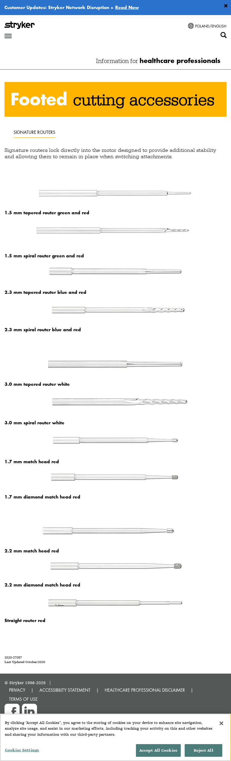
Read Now (127, 7)
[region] (115, 737)
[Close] (221, 723)
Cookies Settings (22, 750)
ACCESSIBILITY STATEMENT (65, 690)
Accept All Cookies (158, 750)
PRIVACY (17, 690)
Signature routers (34, 132)
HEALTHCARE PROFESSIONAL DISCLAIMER (145, 690)
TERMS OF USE (23, 699)
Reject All (203, 750)
